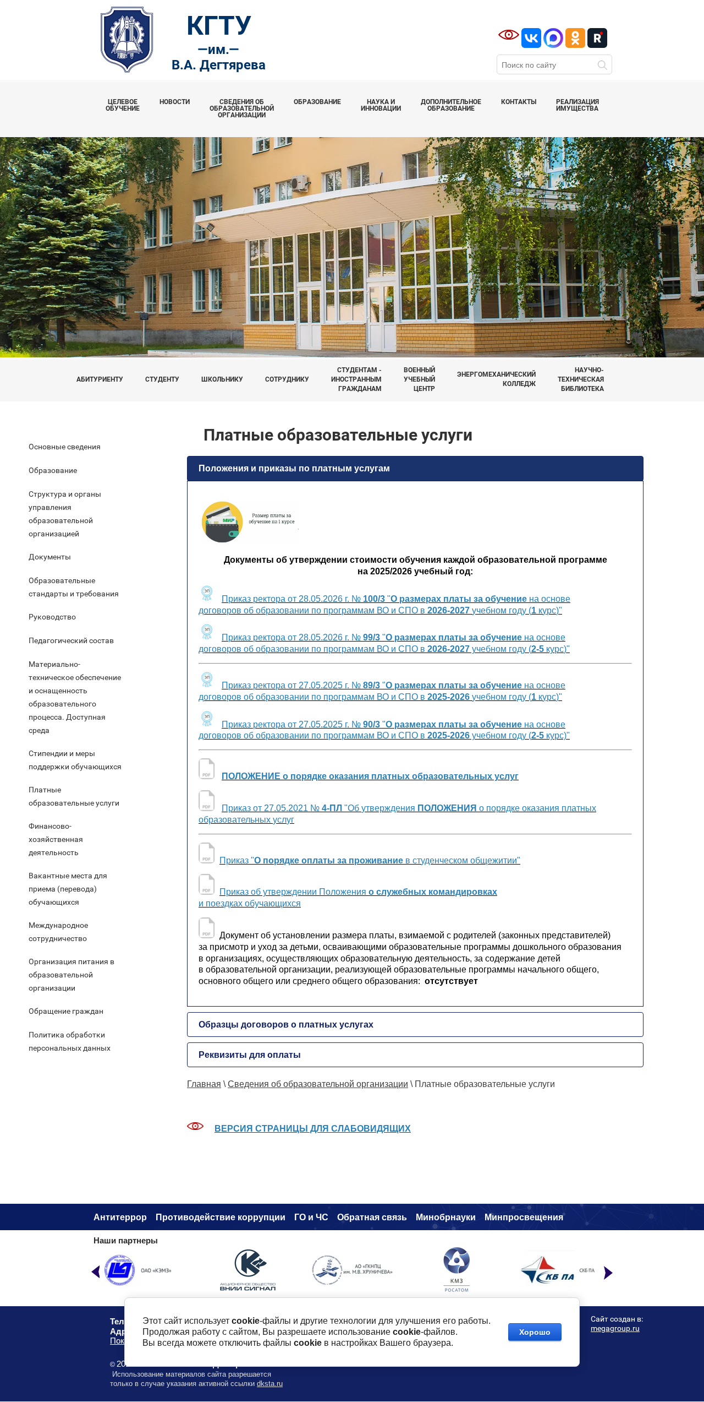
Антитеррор (120, 1217)
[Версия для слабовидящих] (508, 35)
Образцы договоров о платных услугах (286, 1024)
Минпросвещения (524, 1217)
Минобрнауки (446, 1217)
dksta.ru (270, 1383)
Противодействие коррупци (218, 1217)
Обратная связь (372, 1217)
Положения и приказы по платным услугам (294, 468)
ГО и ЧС (311, 1217)
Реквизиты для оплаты (250, 1054)
